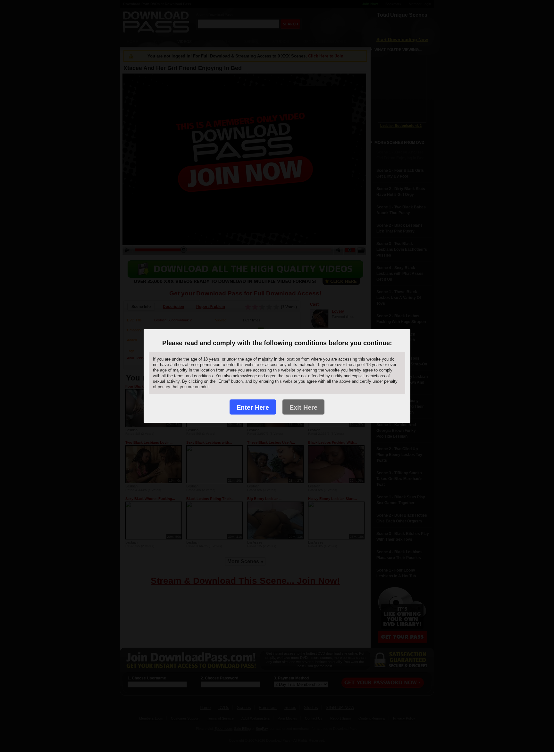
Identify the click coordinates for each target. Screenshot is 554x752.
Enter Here (253, 407)
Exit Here (303, 407)
